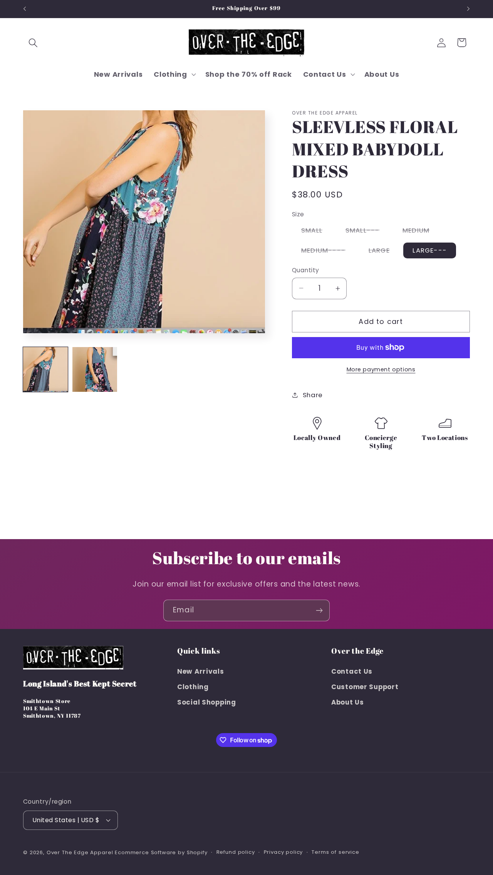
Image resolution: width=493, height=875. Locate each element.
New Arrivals (200, 671)
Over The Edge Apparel (80, 852)
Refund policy (235, 852)
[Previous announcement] (24, 9)
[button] (33, 42)
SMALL (316, 231)
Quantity (305, 270)
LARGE (384, 251)
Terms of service (335, 852)
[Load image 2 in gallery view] (94, 369)
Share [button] (313, 395)
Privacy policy (283, 852)
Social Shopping (206, 702)
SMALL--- (367, 231)
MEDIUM (420, 231)
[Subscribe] (319, 610)
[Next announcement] (468, 9)
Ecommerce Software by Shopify (161, 852)
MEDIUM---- (328, 251)
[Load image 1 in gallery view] (45, 369)
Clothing (193, 686)
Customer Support (365, 686)
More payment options (381, 369)
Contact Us (351, 671)
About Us (347, 702)
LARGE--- (430, 250)
